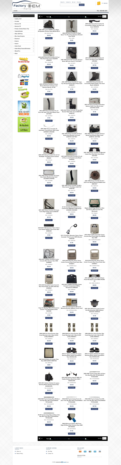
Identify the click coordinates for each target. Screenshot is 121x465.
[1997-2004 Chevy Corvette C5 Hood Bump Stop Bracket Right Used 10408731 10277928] (94, 125)
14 (57, 16)
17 (62, 16)
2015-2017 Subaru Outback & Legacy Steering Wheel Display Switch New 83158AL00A (49, 384)
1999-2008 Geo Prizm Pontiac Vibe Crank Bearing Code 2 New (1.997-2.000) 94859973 (94, 335)
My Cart (73, 2)
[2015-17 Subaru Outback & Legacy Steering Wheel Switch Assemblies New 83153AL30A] (94, 347)
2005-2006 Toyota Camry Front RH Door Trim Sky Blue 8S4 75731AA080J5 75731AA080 (94, 400)
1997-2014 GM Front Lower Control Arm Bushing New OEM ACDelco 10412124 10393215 (94, 310)
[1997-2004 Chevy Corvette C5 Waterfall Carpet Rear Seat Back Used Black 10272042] (94, 148)
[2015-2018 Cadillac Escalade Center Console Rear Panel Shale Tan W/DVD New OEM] (94, 224)
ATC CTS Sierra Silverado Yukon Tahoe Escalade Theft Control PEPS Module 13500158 (72, 237)
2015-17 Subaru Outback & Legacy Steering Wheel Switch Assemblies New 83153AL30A (94, 355)
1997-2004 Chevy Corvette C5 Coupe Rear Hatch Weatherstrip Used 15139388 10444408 (49, 177)
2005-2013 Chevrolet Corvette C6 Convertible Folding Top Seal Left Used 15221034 (94, 25)
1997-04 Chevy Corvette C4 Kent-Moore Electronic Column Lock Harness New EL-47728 (49, 86)
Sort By (100, 16)
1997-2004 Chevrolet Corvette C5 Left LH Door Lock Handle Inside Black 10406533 (71, 158)
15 (59, 16)
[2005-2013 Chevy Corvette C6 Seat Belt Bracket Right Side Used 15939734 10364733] (71, 98)
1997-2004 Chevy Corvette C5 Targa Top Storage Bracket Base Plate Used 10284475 (71, 83)
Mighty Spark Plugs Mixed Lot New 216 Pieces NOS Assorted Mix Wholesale (94, 209)
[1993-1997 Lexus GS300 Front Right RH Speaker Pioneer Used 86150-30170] (48, 20)
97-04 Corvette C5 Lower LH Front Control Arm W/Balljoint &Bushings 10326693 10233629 (71, 208)
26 (77, 16)
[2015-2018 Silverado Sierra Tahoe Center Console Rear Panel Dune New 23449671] (71, 249)
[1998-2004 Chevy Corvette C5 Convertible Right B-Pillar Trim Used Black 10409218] (94, 72)
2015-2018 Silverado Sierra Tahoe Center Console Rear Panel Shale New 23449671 (94, 262)
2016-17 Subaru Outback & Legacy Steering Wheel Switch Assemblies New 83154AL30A (71, 355)
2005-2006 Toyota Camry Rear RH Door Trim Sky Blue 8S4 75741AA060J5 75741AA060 (49, 400)
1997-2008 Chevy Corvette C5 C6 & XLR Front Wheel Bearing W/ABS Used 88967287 (94, 182)
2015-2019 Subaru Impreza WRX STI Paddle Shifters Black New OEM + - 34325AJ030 (72, 379)
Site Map (50, 451)
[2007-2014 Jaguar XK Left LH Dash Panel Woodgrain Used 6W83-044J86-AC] (94, 275)
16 (60, 16)
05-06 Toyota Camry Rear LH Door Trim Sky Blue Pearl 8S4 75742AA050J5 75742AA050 (49, 416)
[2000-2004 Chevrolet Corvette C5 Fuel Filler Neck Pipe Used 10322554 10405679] (48, 47)
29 (82, 16)
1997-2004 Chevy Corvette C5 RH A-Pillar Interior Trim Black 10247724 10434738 (72, 187)
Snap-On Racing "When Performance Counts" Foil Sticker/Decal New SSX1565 (49, 309)
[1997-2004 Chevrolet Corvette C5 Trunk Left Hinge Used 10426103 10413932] (94, 47)
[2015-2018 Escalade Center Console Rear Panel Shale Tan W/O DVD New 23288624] (48, 275)
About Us (62, 2)
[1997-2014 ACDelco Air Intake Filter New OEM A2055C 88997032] (48, 347)
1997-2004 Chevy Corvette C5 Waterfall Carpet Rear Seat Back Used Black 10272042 (94, 154)
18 (64, 16)
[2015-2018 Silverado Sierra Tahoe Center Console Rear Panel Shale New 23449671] (94, 249)
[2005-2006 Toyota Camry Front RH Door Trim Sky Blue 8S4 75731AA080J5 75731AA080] (94, 397)
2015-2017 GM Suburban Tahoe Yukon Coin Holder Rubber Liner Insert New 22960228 (49, 229)
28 (80, 16)
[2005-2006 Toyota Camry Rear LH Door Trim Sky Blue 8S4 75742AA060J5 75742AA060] (94, 372)
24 (74, 16)
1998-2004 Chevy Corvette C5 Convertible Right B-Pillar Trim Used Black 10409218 (94, 83)
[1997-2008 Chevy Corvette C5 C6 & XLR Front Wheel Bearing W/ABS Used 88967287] (94, 170)
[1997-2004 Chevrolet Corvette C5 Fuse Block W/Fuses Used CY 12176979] (71, 47)
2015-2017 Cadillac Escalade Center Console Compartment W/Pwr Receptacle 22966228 (72, 286)
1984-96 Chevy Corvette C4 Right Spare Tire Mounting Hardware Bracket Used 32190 (71, 35)
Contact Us (68, 2)
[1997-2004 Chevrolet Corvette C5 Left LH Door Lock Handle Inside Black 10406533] (71, 148)
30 (83, 16)
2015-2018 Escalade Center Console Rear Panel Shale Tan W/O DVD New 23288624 (49, 286)
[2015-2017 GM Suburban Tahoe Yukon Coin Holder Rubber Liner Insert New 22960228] (48, 224)
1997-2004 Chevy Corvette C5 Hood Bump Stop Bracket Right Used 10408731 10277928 (94, 135)
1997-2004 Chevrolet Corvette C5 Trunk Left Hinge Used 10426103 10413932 (94, 59)
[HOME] (31, 4)
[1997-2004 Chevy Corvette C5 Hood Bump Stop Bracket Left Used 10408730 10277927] (71, 125)
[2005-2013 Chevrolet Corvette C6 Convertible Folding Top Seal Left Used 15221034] (94, 20)
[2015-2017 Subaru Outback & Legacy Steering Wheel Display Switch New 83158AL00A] (48, 372)
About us (19, 451)
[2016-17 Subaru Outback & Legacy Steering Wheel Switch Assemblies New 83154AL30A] (71, 347)
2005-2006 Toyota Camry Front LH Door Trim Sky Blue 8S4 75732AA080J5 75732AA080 (71, 400)
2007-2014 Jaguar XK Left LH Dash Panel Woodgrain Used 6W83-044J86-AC (94, 279)
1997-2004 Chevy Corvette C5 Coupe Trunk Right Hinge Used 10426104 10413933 (49, 211)
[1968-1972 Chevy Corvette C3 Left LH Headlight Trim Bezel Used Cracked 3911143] (48, 148)
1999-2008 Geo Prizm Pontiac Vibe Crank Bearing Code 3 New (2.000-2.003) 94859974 (71, 335)
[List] (42, 16)
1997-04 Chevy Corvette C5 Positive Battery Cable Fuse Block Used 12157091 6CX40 (95, 106)
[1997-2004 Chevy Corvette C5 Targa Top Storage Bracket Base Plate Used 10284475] (71, 72)
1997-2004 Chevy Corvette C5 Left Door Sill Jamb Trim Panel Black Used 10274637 (48, 112)
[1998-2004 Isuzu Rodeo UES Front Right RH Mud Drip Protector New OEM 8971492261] (71, 413)
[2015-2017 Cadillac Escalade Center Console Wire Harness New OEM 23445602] (48, 249)
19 (65, 16)
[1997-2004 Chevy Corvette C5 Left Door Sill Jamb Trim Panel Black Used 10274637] (48, 98)
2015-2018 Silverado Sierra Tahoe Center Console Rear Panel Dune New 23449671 (71, 262)
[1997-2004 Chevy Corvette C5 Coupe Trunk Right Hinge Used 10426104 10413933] (48, 199)
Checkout (79, 2)
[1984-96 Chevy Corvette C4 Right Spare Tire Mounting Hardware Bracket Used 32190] (71, 20)
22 (70, 16)
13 (55, 16)
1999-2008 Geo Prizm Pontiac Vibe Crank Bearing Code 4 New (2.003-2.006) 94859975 (48, 335)
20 (67, 16)
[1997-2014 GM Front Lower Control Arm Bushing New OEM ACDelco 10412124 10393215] (94, 299)
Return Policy (20, 453)
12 (54, 16)
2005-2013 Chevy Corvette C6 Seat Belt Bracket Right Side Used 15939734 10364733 (72, 112)
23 (72, 16)
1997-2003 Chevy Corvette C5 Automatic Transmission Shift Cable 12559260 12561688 (49, 130)
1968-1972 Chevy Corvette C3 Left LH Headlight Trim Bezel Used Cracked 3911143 (48, 156)
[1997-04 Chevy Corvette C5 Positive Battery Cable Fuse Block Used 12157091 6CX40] (94, 98)
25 (75, 16)
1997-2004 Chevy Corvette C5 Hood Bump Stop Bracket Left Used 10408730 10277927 (72, 135)
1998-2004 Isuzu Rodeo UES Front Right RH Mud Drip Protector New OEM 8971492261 (71, 425)
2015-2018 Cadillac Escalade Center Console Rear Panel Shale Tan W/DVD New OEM (94, 236)
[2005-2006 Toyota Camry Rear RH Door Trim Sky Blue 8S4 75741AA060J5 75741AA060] (48, 397)
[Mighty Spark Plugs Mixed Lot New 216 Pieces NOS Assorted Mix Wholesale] (94, 199)
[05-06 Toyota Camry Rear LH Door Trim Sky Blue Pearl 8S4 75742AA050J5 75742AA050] (48, 413)
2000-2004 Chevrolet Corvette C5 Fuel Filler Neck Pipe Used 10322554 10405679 (48, 59)
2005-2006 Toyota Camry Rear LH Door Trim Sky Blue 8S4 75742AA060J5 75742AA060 (94, 375)
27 (79, 16)
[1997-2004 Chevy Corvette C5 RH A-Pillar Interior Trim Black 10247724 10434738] (71, 170)
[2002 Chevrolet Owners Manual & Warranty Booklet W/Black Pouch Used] (71, 299)
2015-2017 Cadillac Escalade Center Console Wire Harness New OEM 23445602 (49, 261)
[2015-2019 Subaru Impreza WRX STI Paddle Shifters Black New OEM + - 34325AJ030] (71, 372)
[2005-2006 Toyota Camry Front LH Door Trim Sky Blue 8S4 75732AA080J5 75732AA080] (71, 397)
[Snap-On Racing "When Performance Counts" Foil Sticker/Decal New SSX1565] (48, 299)
